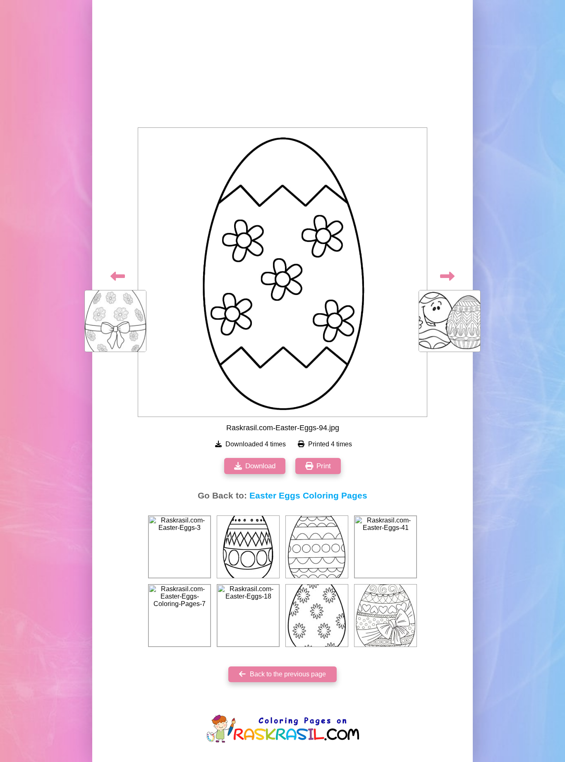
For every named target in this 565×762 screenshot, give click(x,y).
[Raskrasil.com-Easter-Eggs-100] (248, 546)
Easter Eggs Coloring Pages (308, 496)
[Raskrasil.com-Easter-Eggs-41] (385, 546)
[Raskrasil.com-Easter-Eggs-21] (385, 615)
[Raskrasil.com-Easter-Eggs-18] (248, 615)
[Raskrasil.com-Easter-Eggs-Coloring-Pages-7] (179, 615)
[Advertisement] (282, 66)
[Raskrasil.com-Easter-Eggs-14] (316, 546)
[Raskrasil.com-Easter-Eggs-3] (179, 546)
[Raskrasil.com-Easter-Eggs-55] (316, 615)
